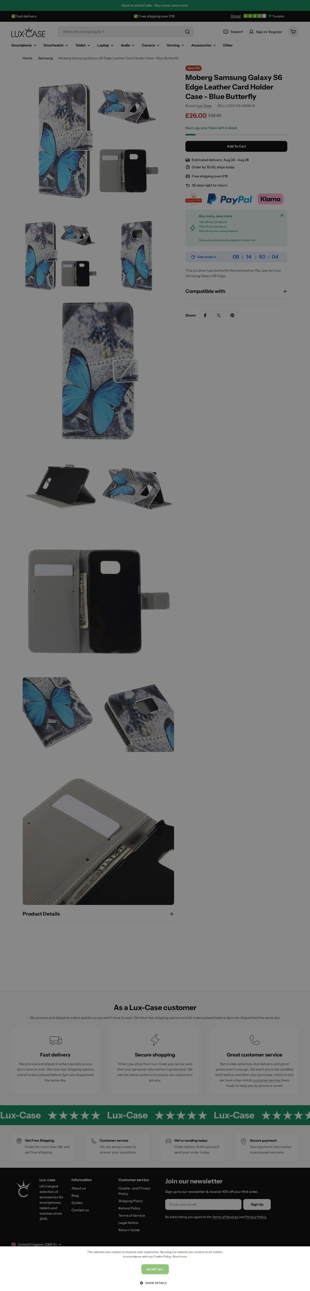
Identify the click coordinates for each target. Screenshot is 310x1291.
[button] (155, 1283)
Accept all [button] (155, 1269)
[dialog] (155, 1268)
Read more (180, 1256)
